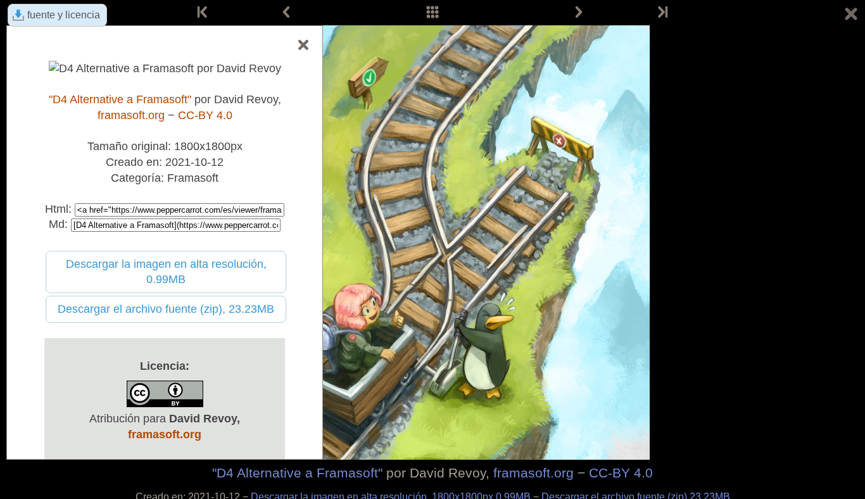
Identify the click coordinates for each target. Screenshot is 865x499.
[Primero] (203, 12)
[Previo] (286, 12)
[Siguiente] (578, 12)
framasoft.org (533, 472)
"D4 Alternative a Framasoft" (297, 472)
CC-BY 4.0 (621, 472)
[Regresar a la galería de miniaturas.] (851, 15)
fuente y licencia (63, 14)
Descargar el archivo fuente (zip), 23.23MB (166, 309)
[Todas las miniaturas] (432, 12)
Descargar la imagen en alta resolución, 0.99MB (166, 272)
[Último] (661, 12)
